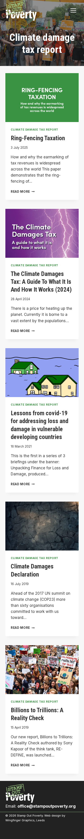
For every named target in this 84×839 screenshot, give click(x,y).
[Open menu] (73, 10)
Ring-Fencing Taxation (38, 138)
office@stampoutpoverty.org (46, 806)
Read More (23, 191)
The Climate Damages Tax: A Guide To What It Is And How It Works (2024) (41, 281)
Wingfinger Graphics (19, 820)
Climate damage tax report (34, 129)
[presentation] (42, 97)
